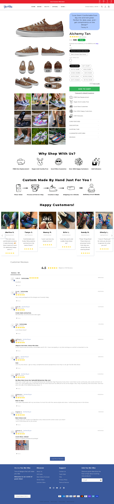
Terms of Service (64, 482)
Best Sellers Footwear (43, 477)
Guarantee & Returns (77, 133)
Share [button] (19, 285)
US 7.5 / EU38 (75, 69)
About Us (39, 471)
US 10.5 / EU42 (87, 76)
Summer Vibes (41, 482)
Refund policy (54, 501)
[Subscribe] (100, 480)
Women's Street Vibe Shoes (79, 51)
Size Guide (96, 83)
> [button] (57, 459)
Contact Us (62, 471)
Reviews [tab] (13, 273)
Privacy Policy (63, 479)
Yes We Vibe (46, 501)
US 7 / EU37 (86, 66)
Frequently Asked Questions (84, 93)
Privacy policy (62, 501)
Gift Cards (39, 474)
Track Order (62, 474)
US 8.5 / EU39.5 (75, 73)
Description (73, 125)
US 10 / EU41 (75, 76)
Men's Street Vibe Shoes (78, 54)
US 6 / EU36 (74, 66)
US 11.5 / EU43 (88, 80)
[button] (40, 6)
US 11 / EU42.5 (75, 80)
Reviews (72, 137)
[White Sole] (70, 60)
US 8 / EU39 (87, 69)
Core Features (74, 121)
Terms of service (70, 501)
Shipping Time (74, 129)
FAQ (60, 477)
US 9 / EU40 (88, 73)
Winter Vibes (40, 479)
